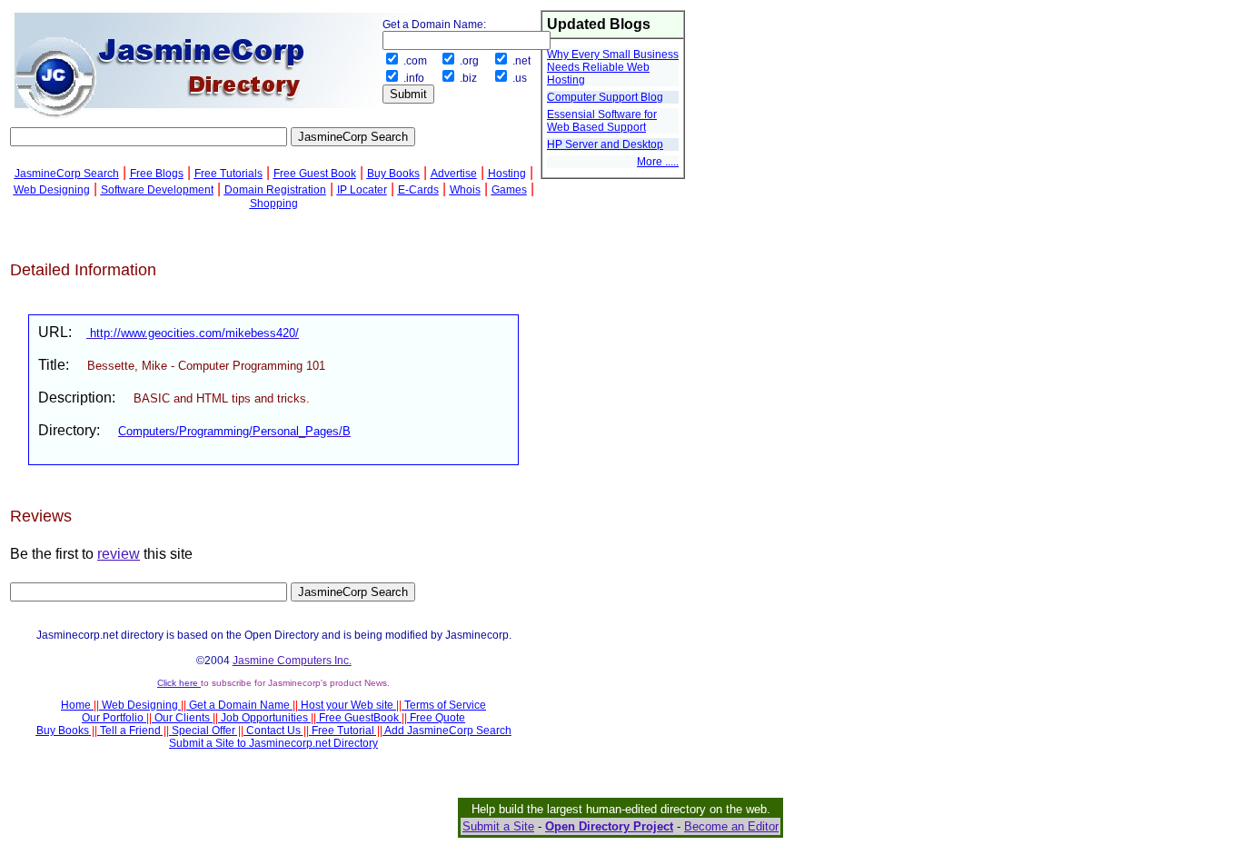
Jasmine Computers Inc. (292, 660)
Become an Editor (731, 826)
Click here (179, 683)
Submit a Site (498, 826)
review (118, 554)
